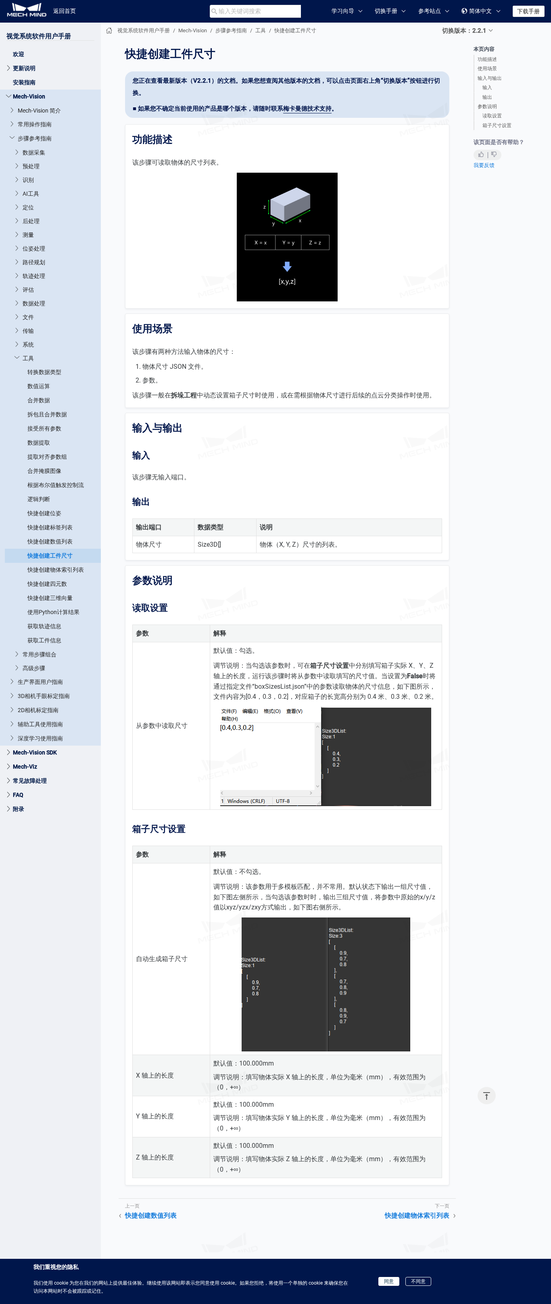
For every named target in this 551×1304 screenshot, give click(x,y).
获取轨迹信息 (44, 626)
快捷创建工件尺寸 (50, 555)
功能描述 (487, 59)
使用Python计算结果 (53, 611)
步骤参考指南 (35, 138)
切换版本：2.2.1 (464, 30)
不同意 (418, 1281)
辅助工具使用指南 (40, 724)
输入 (487, 87)
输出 (487, 97)
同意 (389, 1281)
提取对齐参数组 (47, 456)
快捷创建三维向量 (50, 597)
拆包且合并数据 (47, 414)
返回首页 (64, 11)
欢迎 (18, 53)
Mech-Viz (25, 766)
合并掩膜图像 (44, 470)
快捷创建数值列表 (50, 541)
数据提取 (38, 442)
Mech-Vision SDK (35, 752)
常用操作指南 (35, 124)
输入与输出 (490, 78)
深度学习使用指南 (40, 738)
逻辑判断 (38, 498)
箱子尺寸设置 (496, 125)
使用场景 (487, 68)
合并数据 (38, 400)
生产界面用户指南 (40, 681)
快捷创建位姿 (44, 513)
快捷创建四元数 (47, 583)
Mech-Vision (29, 96)
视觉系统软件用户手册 (38, 36)
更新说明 (24, 68)
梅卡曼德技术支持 (307, 108)
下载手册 (528, 11)
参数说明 (487, 106)
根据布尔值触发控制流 (55, 484)
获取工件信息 (44, 640)
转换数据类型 (44, 371)
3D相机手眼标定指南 (44, 695)
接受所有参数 (44, 428)
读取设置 (492, 116)
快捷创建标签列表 (50, 527)
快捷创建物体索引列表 (55, 569)
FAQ (18, 794)
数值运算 (38, 385)
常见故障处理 (30, 780)
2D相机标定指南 (38, 709)
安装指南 (24, 82)
